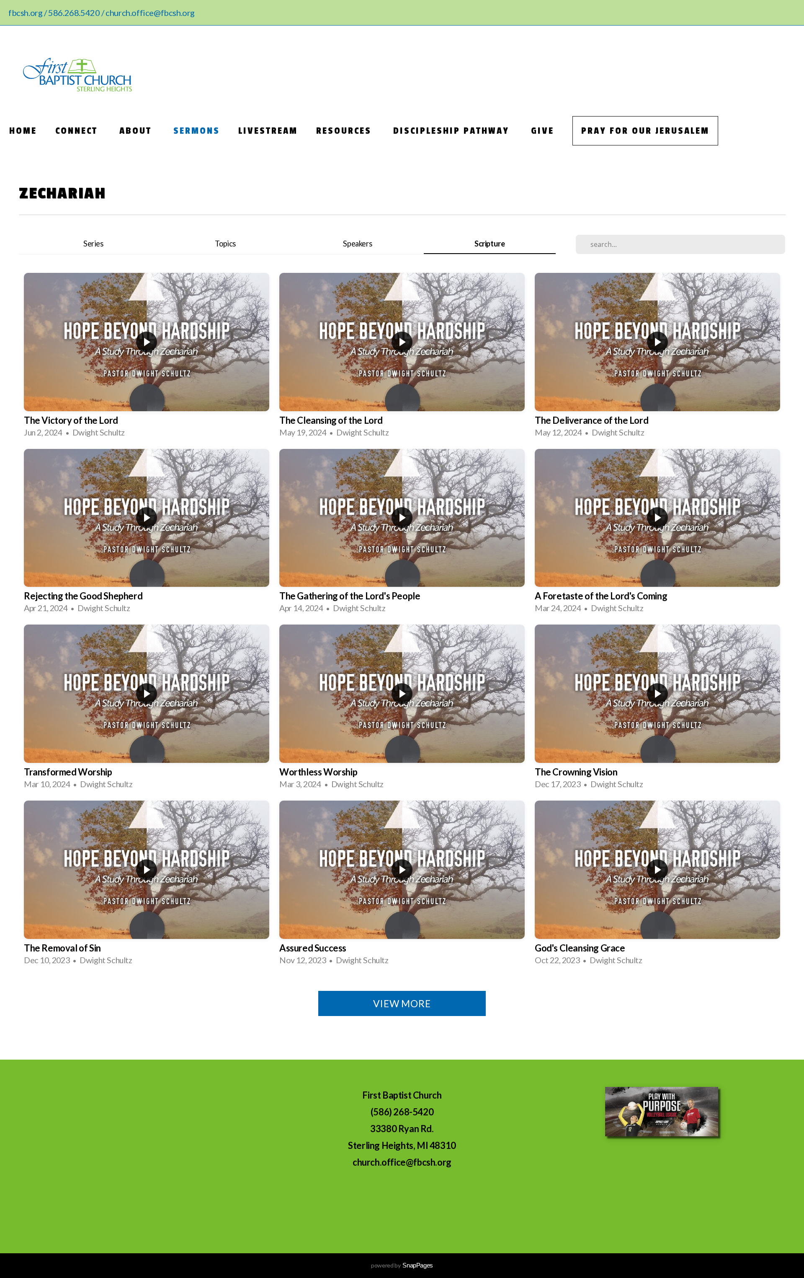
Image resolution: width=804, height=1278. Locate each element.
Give (542, 131)
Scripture (489, 243)
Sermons (196, 131)
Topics (225, 243)
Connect (78, 131)
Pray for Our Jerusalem (645, 131)
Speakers (357, 243)
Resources (345, 131)
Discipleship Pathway (453, 131)
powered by (402, 1265)
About (137, 131)
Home (23, 131)
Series (93, 243)
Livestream (268, 131)
